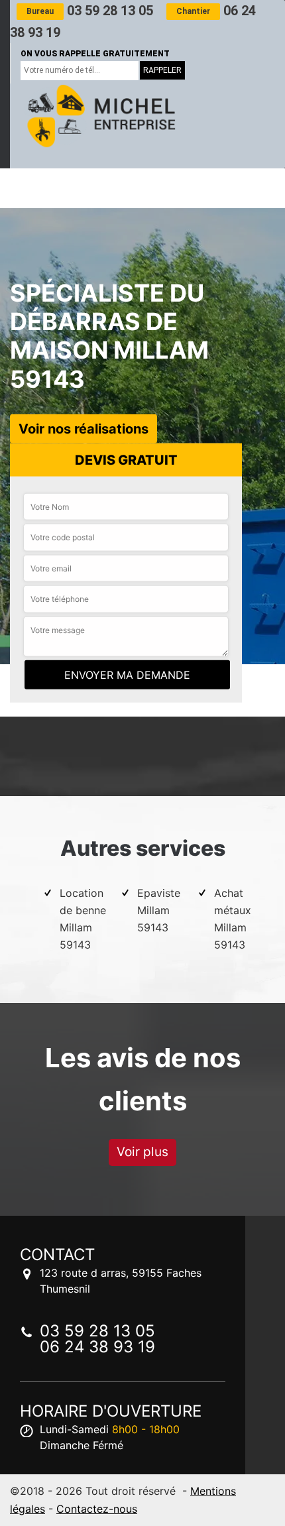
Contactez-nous (96, 1508)
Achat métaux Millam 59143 (232, 918)
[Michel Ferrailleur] (99, 116)
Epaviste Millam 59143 (158, 910)
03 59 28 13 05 (90, 11)
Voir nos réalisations (83, 428)
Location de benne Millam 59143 (83, 918)
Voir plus (142, 1151)
